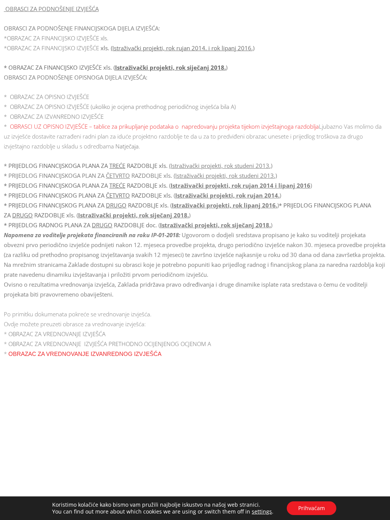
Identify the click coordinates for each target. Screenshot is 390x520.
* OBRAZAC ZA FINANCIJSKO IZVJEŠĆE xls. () (115, 67)
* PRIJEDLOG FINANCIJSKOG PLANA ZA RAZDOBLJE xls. (88, 195)
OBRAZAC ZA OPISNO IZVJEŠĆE (48, 96)
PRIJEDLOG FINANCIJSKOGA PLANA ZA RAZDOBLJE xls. (88, 165)
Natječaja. (127, 146)
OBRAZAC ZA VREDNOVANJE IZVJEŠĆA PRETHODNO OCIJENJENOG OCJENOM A (109, 344)
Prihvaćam (311, 508)
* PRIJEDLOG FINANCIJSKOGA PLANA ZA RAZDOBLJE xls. (86, 185)
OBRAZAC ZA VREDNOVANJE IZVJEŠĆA (56, 334)
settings (262, 511)
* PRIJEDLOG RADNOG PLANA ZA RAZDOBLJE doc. (81, 225)
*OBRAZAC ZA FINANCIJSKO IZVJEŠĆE (129, 48)
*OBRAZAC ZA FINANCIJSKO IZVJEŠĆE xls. (56, 38)
